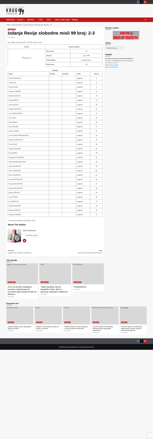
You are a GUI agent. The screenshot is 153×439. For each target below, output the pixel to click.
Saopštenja (10, 322)
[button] (145, 19)
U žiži (40, 20)
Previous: (20, 252)
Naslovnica (10, 20)
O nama (20, 20)
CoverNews (81, 347)
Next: (90, 252)
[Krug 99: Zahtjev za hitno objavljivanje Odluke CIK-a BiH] (19, 315)
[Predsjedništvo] (88, 273)
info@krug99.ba (113, 65)
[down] (24, 20)
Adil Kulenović (29, 230)
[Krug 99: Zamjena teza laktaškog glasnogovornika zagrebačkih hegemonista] (104, 315)
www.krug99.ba (113, 67)
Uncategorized (11, 29)
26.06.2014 (12, 37)
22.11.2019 (11, 296)
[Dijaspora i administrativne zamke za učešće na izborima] (48, 315)
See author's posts (32, 235)
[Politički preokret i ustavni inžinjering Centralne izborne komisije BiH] (76, 315)
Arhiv (48, 20)
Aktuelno (30, 20)
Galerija (75, 20)
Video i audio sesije (62, 20)
